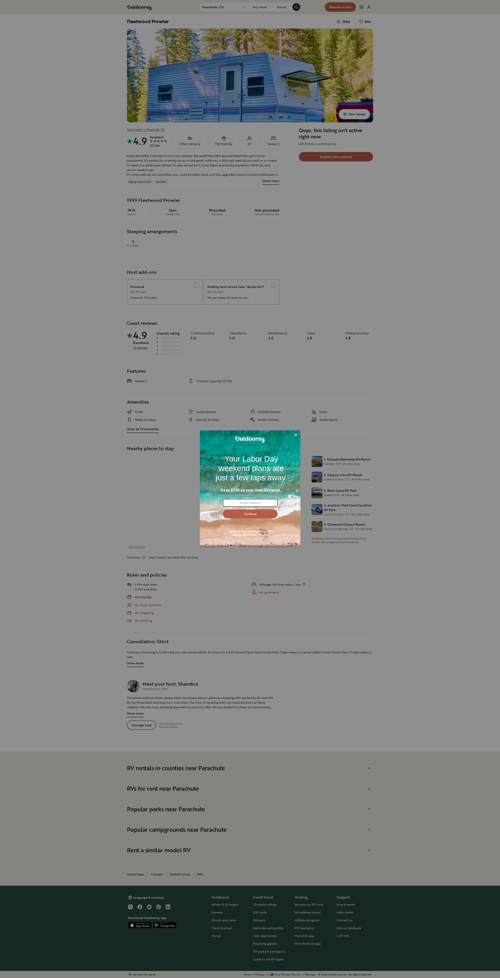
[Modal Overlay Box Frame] (250, 489)
